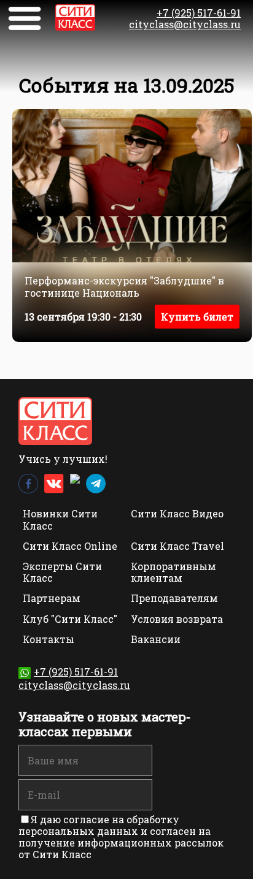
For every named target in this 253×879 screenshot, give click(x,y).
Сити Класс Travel (177, 545)
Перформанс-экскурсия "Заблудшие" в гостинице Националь (124, 286)
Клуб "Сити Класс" (70, 618)
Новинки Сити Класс (60, 519)
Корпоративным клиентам (173, 572)
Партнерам (51, 598)
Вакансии (156, 639)
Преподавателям (174, 598)
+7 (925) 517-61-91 (199, 12)
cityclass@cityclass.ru (185, 24)
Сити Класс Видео (177, 513)
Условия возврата (177, 618)
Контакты (48, 639)
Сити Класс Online (70, 545)
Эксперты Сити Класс (62, 572)
